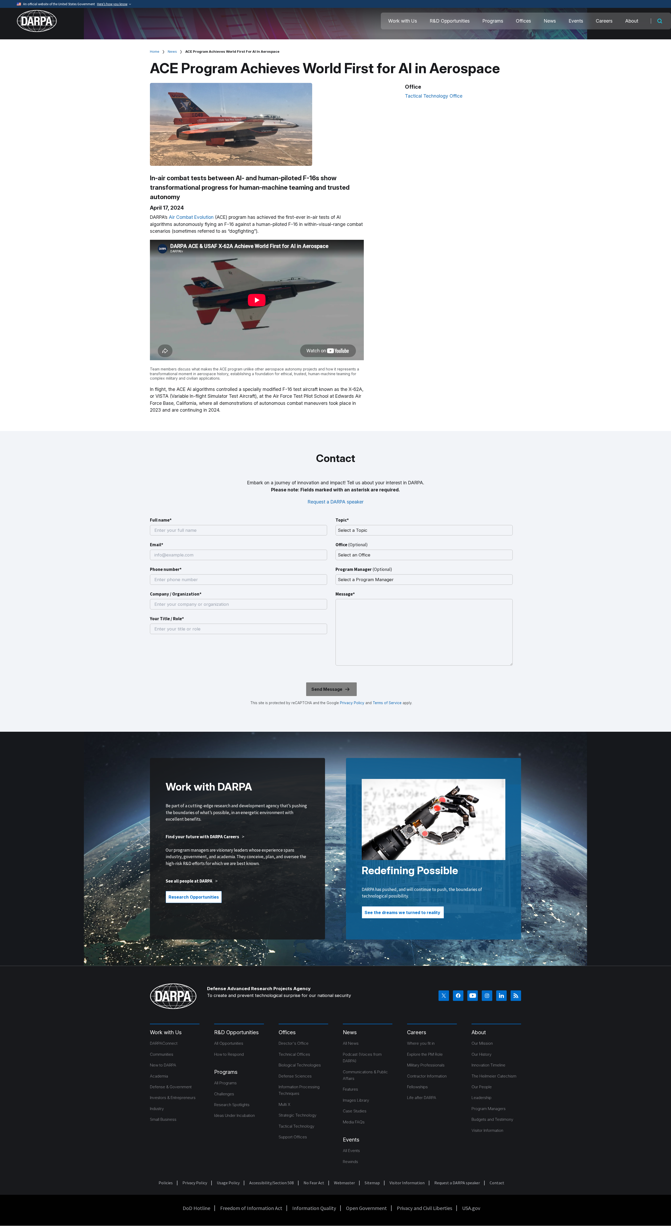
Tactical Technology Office (433, 96)
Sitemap (372, 1182)
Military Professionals (426, 1065)
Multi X (284, 1104)
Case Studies (354, 1110)
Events (576, 21)
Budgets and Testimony (492, 1119)
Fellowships (417, 1086)
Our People (482, 1086)
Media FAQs (354, 1121)
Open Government (366, 1208)
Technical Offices (294, 1054)
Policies (166, 1182)
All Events (351, 1150)
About (631, 21)
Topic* (342, 520)
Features (350, 1089)
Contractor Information (427, 1076)
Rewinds (350, 1161)
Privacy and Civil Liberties (424, 1208)
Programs (492, 21)
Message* (345, 594)
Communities (161, 1054)
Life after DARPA (421, 1097)
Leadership (481, 1097)
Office (352, 545)
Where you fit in (421, 1043)
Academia (159, 1076)
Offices (523, 21)
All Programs (225, 1082)
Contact (497, 1182)
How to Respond (229, 1054)
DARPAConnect (163, 1043)
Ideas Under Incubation (234, 1115)
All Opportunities (228, 1043)
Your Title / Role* (167, 619)
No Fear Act (314, 1182)
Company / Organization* (176, 594)
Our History (481, 1054)
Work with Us (402, 21)
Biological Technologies (300, 1065)
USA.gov (471, 1208)
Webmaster (344, 1182)
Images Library (356, 1100)
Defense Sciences (295, 1076)
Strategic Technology (297, 1115)
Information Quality (314, 1208)
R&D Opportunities (450, 21)
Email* (156, 545)
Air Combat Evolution (191, 217)
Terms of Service (387, 703)
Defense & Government (171, 1086)
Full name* (161, 520)
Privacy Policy (352, 703)
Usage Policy (228, 1182)
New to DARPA (163, 1065)
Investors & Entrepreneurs (173, 1097)
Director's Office (294, 1043)
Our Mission (482, 1043)
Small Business (163, 1119)
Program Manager (364, 569)
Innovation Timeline (488, 1065)
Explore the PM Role (425, 1054)
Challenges (224, 1093)
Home (154, 51)
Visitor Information (487, 1130)
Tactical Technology (296, 1126)
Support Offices (293, 1136)
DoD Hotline (196, 1208)
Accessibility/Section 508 (271, 1182)
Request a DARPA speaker (336, 502)
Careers (604, 21)
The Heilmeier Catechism (494, 1076)
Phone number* (166, 569)
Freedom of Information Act (251, 1208)
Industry (157, 1108)
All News (351, 1043)
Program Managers (489, 1108)
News (550, 21)
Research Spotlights (232, 1104)
